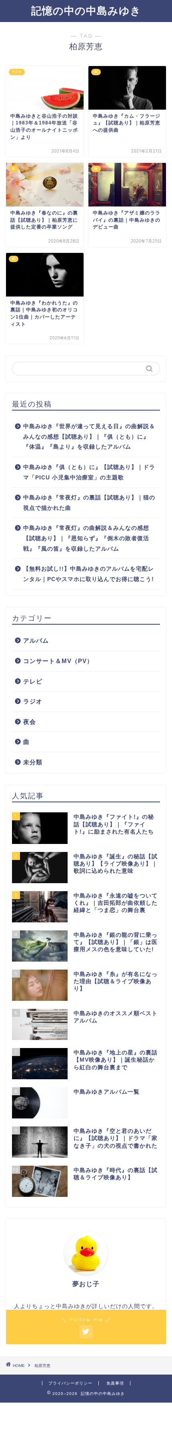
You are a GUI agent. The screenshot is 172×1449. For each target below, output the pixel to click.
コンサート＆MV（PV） (58, 660)
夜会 (29, 721)
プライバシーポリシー (70, 1383)
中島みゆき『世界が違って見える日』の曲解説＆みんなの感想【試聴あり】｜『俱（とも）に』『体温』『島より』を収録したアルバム (89, 436)
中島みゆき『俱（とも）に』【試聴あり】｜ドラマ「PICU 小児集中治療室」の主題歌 (89, 472)
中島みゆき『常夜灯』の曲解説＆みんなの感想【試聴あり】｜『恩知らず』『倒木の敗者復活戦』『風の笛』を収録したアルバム (86, 538)
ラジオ (32, 701)
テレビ (32, 681)
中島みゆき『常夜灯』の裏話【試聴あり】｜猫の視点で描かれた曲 (89, 503)
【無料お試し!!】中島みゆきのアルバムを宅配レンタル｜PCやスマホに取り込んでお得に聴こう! (88, 574)
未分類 (32, 762)
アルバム (36, 640)
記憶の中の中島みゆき (86, 10)
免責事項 (115, 1383)
